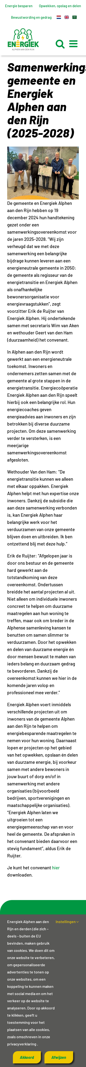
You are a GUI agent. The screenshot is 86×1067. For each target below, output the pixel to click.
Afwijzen (58, 1057)
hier (56, 867)
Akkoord (27, 1057)
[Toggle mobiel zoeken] (60, 43)
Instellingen (66, 921)
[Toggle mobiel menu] (74, 43)
